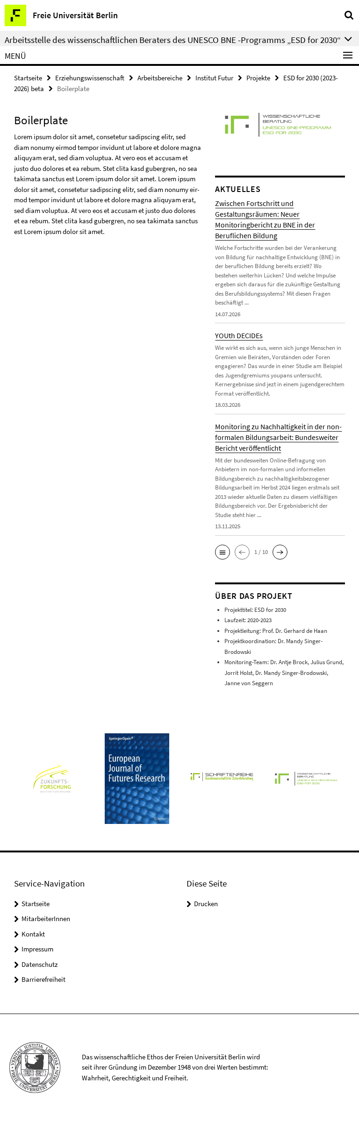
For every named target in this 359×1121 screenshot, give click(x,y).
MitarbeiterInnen (46, 918)
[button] (222, 552)
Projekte (258, 77)
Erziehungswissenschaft (89, 77)
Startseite (28, 77)
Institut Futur (214, 77)
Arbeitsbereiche (159, 77)
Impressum (37, 948)
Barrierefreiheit (43, 979)
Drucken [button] (206, 903)
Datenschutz (39, 964)
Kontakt (33, 933)
